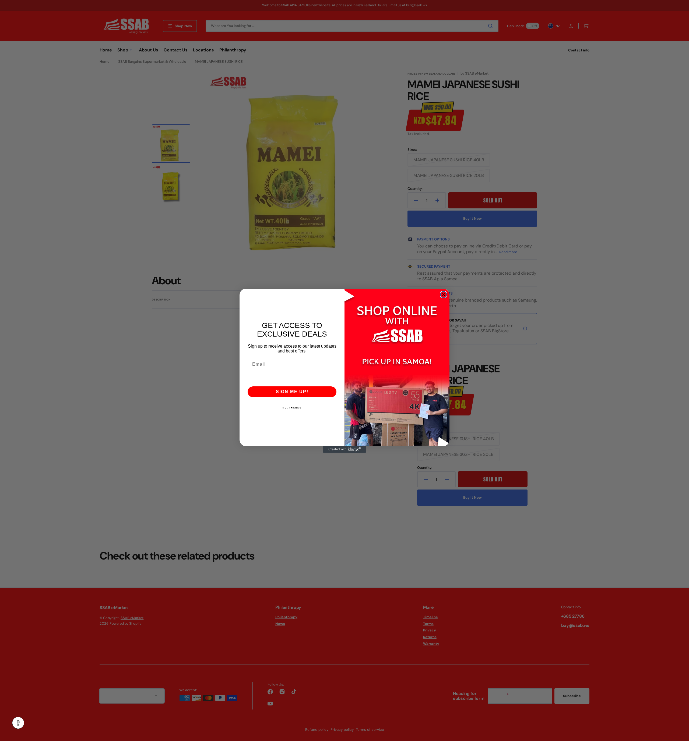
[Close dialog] (443, 294)
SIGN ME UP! (292, 391)
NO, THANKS (292, 408)
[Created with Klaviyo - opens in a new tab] (344, 449)
